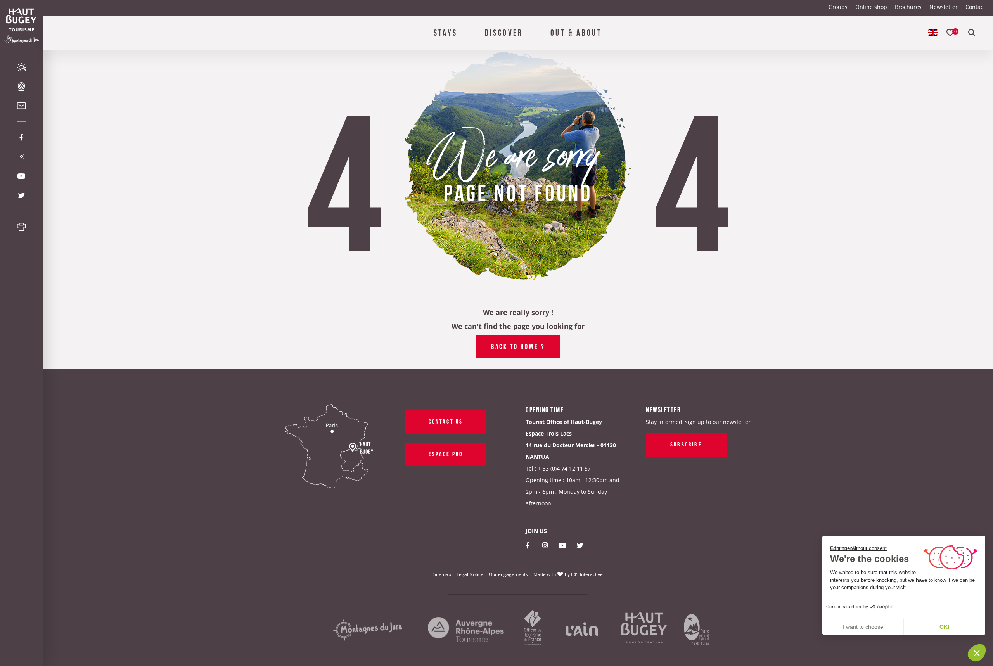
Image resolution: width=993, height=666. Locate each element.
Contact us (446, 421)
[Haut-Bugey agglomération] (644, 630)
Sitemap (442, 574)
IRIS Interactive (587, 574)
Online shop (871, 6)
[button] (976, 653)
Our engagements (508, 574)
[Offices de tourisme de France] (532, 630)
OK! (944, 627)
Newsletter (943, 6)
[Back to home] (21, 19)
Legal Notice (470, 574)
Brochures (908, 6)
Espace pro (446, 453)
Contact (975, 6)
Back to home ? (518, 346)
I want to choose (863, 627)
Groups (838, 6)
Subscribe (686, 444)
